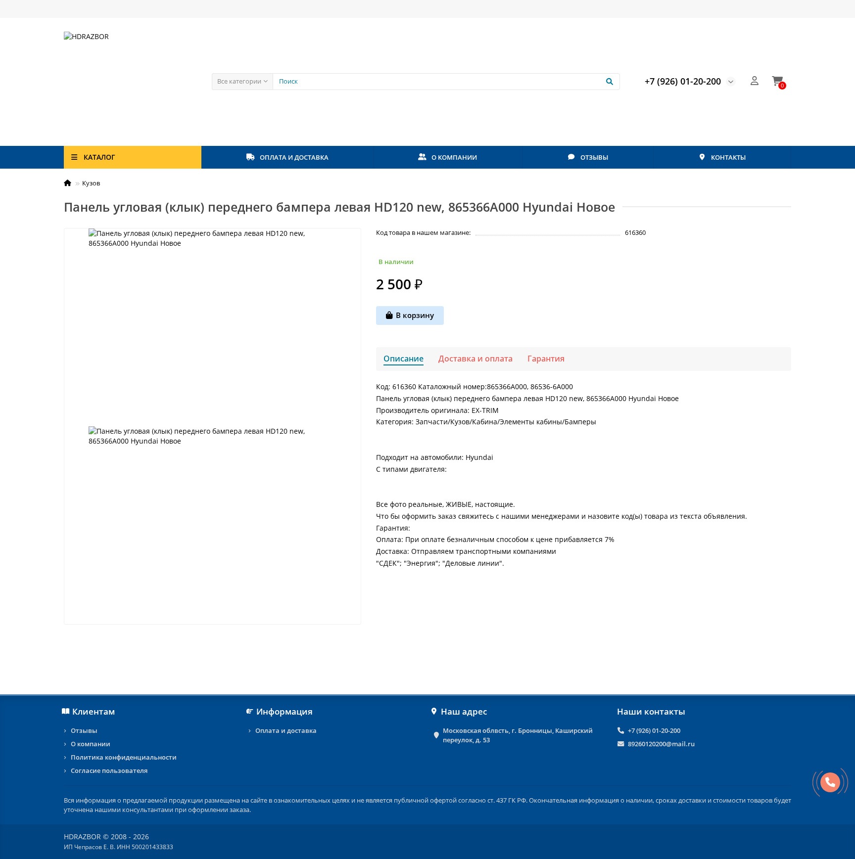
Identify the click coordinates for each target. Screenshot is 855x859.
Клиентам (93, 711)
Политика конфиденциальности (124, 757)
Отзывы (84, 730)
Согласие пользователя (109, 770)
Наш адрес (464, 711)
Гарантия (546, 358)
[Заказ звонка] (830, 782)
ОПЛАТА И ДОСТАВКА (294, 157)
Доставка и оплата (475, 358)
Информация (284, 711)
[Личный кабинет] (755, 81)
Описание (403, 358)
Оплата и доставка (286, 730)
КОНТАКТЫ (728, 157)
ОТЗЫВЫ (594, 157)
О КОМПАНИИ (454, 157)
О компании (90, 743)
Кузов (91, 183)
